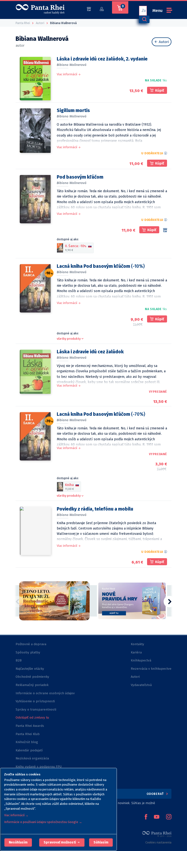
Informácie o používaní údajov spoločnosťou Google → (43, 822)
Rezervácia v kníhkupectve (151, 669)
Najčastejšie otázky (30, 669)
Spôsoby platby (28, 652)
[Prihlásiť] (102, 9)
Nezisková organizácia (32, 758)
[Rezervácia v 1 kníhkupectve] (165, 230)
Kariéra (136, 652)
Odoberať (156, 794)
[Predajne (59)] (89, 9)
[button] (18, 842)
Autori (163, 42)
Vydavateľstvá (141, 685)
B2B (19, 660)
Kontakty (137, 644)
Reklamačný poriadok (32, 685)
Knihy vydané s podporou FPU (39, 766)
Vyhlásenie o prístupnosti (35, 701)
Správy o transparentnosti (36, 709)
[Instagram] (168, 817)
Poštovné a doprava (31, 644)
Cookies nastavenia (158, 842)
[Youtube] (156, 817)
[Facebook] (146, 817)
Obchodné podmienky (32, 677)
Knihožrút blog (27, 742)
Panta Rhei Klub (28, 734)
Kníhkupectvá (141, 660)
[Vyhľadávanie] (144, 19)
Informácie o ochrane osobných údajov (45, 693)
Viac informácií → (16, 815)
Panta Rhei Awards (30, 726)
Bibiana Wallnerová (71, 65)
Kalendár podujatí (29, 750)
